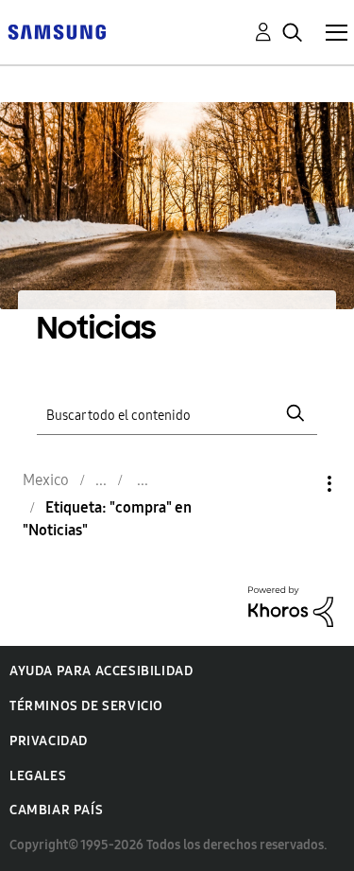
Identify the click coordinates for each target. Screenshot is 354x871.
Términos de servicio (86, 706)
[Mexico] (57, 31)
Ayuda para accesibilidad (101, 671)
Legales (37, 776)
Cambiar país (56, 810)
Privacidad (48, 741)
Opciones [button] (297, 483)
